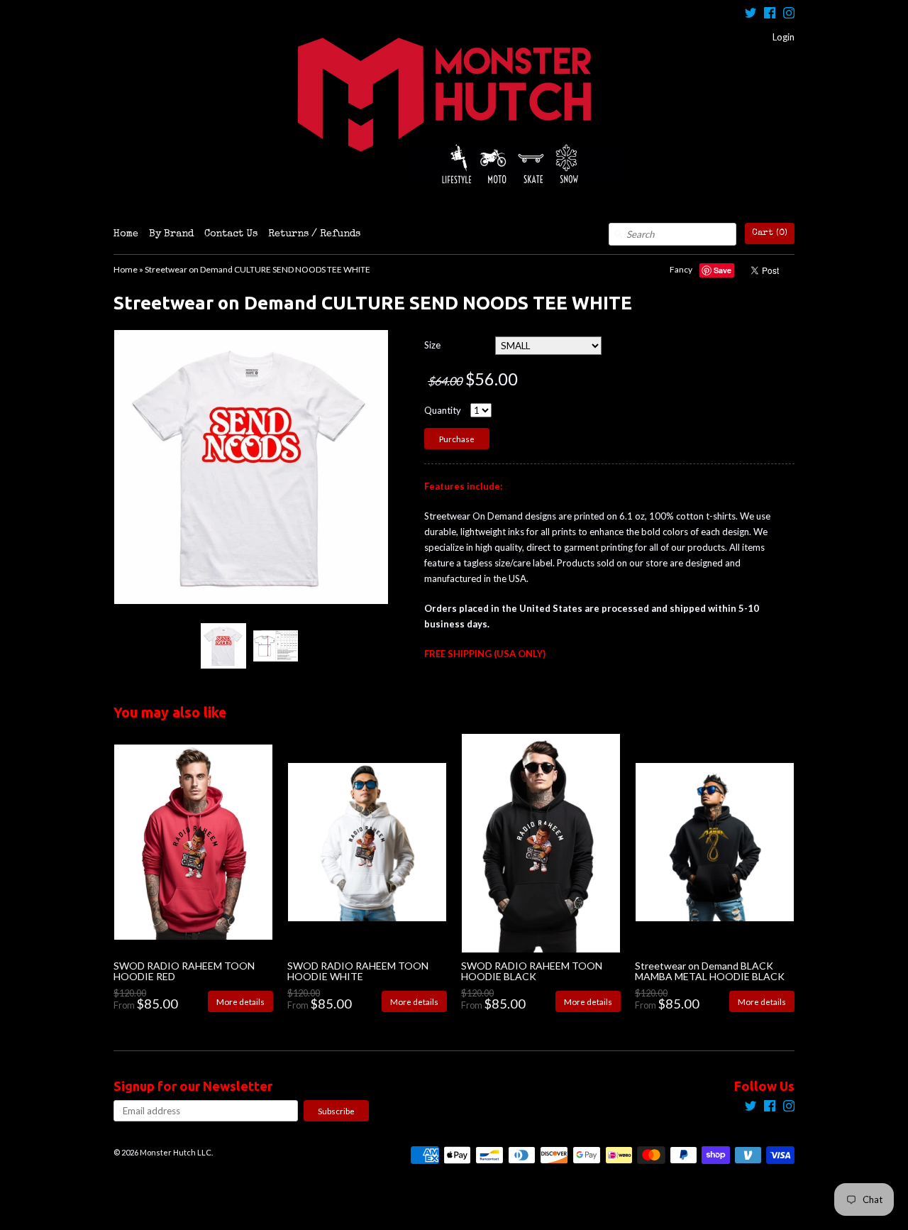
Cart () (769, 233)
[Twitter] (750, 14)
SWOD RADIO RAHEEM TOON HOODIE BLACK (531, 971)
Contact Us (231, 234)
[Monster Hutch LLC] (454, 111)
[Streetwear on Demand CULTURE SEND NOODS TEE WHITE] (222, 645)
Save (722, 270)
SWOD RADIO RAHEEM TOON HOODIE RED (184, 971)
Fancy (681, 269)
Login (783, 37)
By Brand (171, 234)
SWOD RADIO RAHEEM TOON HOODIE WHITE (357, 971)
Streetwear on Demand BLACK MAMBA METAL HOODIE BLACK (710, 971)
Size (432, 345)
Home (126, 234)
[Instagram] (788, 14)
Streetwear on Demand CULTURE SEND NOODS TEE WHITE (257, 269)
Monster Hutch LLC (175, 1152)
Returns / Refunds (314, 234)
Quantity (442, 410)
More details (240, 1001)
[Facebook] (769, 14)
